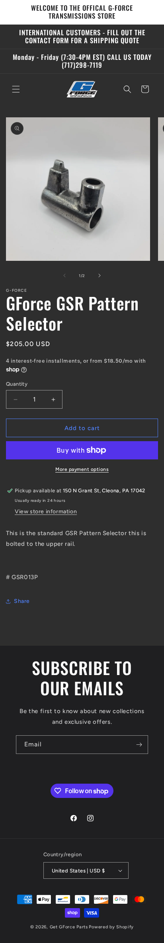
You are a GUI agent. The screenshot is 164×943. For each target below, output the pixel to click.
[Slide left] (64, 275)
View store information (46, 511)
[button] (16, 89)
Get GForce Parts (69, 927)
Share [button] (22, 601)
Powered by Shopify (111, 927)
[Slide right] (99, 275)
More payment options (82, 469)
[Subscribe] (139, 744)
